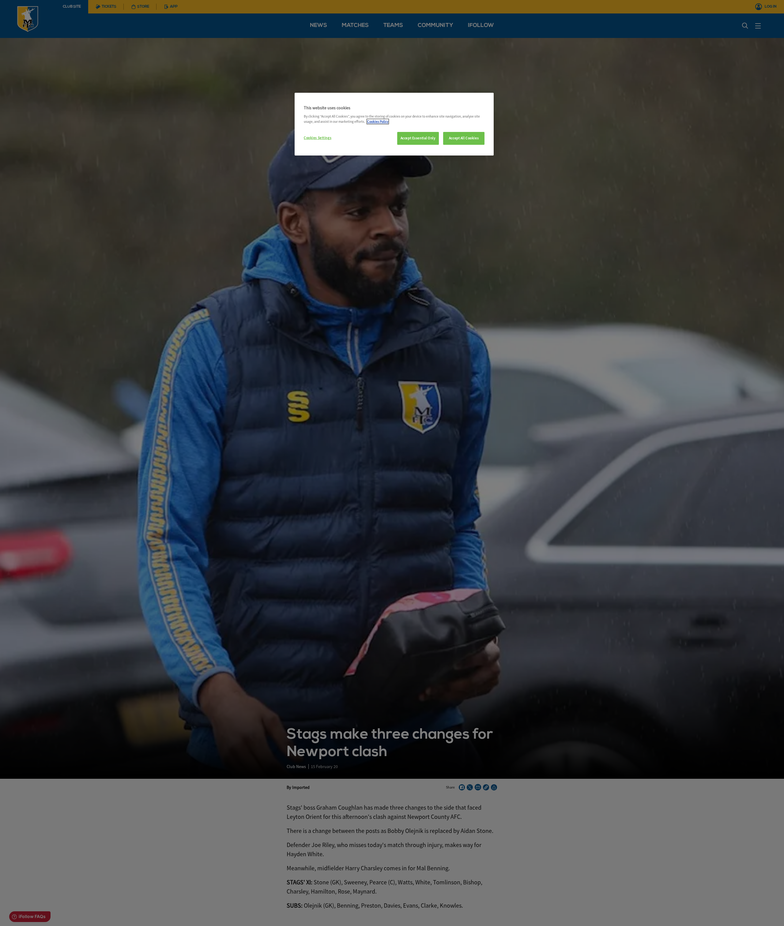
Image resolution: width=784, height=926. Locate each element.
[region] (394, 124)
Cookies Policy (377, 121)
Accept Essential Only (418, 138)
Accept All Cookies (464, 138)
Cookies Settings (317, 138)
